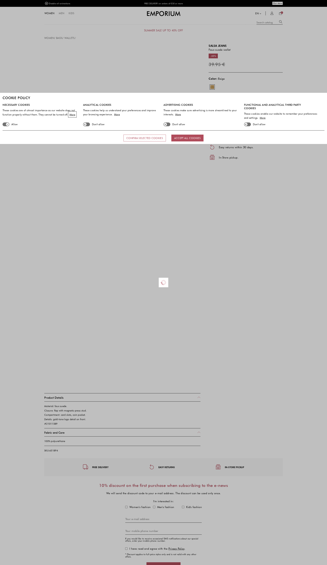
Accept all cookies (187, 138)
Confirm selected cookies (144, 138)
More (72, 114)
